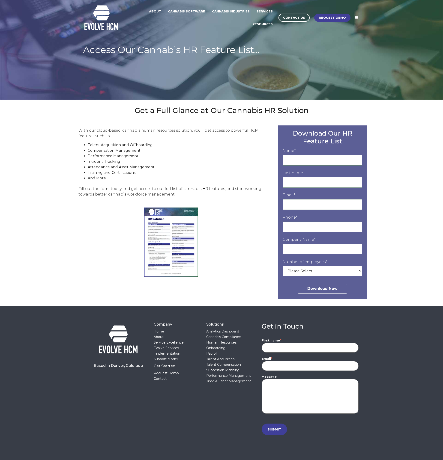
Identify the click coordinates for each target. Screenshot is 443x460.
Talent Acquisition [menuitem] (220, 359)
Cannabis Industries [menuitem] (231, 11)
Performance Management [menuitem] (228, 376)
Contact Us (294, 17)
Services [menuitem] (265, 11)
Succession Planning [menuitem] (222, 370)
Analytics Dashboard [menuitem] (222, 331)
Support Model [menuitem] (166, 359)
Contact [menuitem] (160, 379)
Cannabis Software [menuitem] (186, 11)
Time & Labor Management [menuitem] (228, 381)
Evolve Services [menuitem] (166, 348)
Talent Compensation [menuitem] (223, 364)
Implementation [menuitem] (167, 353)
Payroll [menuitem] (211, 353)
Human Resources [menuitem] (221, 342)
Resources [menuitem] (262, 24)
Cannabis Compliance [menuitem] (223, 337)
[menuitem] (180, 366)
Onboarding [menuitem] (215, 348)
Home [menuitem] (159, 331)
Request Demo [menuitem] (166, 373)
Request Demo (332, 17)
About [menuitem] (155, 11)
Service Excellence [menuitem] (169, 342)
